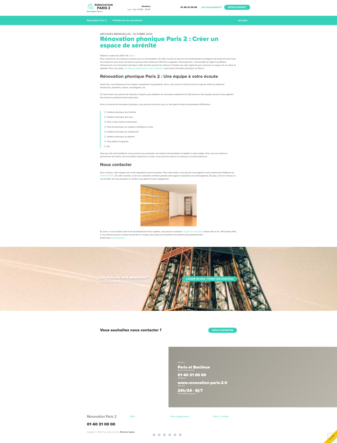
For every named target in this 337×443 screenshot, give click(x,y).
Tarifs (132, 416)
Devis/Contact (237, 7)
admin (132, 55)
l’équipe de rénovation (192, 231)
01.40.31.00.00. (107, 175)
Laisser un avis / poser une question (209, 278)
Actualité (242, 20)
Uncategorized (118, 238)
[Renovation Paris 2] (107, 6)
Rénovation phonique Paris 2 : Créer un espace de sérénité (159, 42)
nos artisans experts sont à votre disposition (144, 68)
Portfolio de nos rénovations (127, 20)
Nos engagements (211, 7)
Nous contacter (222, 330)
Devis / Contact (221, 416)
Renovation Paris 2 (97, 20)
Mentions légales (127, 432)
